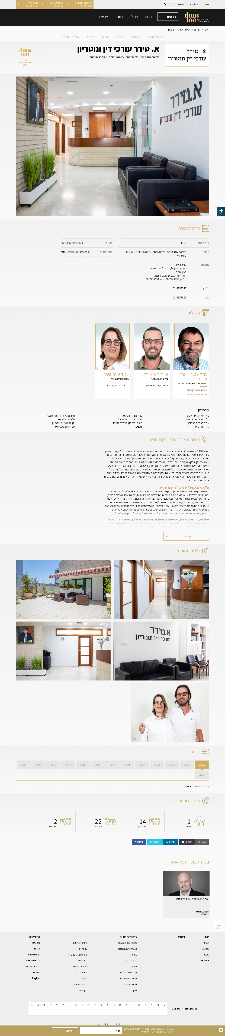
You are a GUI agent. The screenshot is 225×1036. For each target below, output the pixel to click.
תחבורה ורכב (81, 972)
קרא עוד (186, 536)
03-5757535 (179, 297)
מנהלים (133, 16)
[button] (161, 589)
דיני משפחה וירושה (195, 786)
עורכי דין (83, 948)
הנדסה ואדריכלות (128, 972)
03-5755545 (179, 288)
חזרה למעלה (218, 927)
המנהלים (135, 37)
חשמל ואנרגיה (130, 984)
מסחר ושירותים (80, 942)
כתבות (118, 16)
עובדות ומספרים (70, 37)
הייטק (134, 966)
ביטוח (134, 954)
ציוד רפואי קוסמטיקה (77, 954)
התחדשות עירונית (128, 978)
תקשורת (83, 990)
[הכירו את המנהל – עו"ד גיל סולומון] (186, 894)
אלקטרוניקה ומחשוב (127, 948)
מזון (135, 990)
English (194, 4)
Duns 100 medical (127, 942)
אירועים (104, 16)
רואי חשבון (82, 960)
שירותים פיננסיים (79, 966)
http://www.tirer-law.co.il (75, 252)
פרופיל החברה (155, 37)
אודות (206, 4)
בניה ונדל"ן (131, 960)
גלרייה (105, 37)
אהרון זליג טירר (191, 361)
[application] (168, 16)
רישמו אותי (69, 1030)
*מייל (118, 1030)
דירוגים (91, 37)
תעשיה (84, 978)
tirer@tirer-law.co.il (72, 243)
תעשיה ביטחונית (79, 984)
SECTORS (128, 937)
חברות (148, 16)
